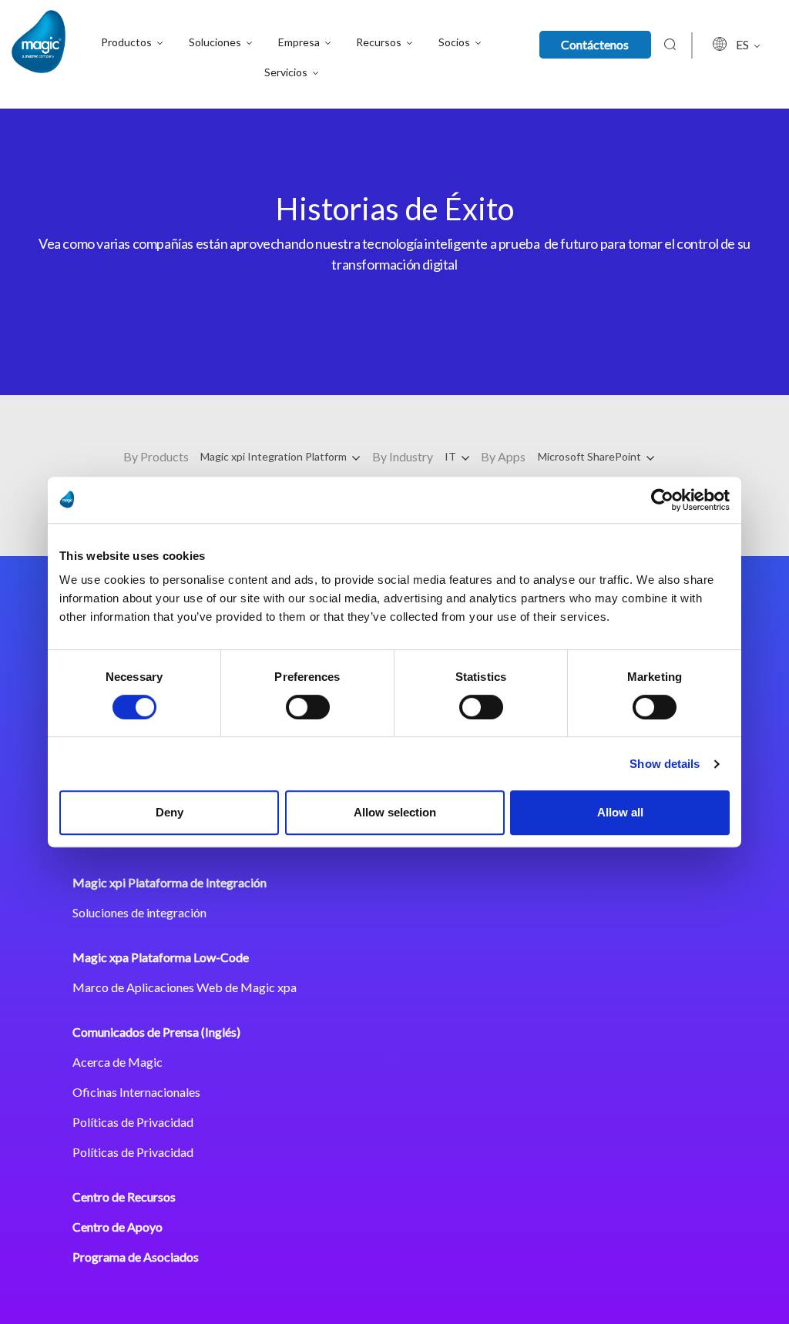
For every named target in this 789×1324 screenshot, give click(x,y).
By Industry (402, 456)
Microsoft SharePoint (590, 456)
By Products (156, 456)
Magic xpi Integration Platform (274, 456)
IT (451, 456)
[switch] (308, 707)
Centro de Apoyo (117, 1226)
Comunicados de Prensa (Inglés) (156, 1031)
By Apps (503, 456)
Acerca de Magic (117, 1061)
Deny (169, 812)
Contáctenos (595, 44)
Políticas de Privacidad (132, 1122)
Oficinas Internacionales (136, 1091)
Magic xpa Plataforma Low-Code (160, 957)
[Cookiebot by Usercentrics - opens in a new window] (662, 499)
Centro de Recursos (124, 1196)
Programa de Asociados (135, 1256)
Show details (665, 763)
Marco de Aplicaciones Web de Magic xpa (184, 987)
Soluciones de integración (139, 912)
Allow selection (395, 812)
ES (743, 44)
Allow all (620, 812)
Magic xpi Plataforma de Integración (169, 882)
